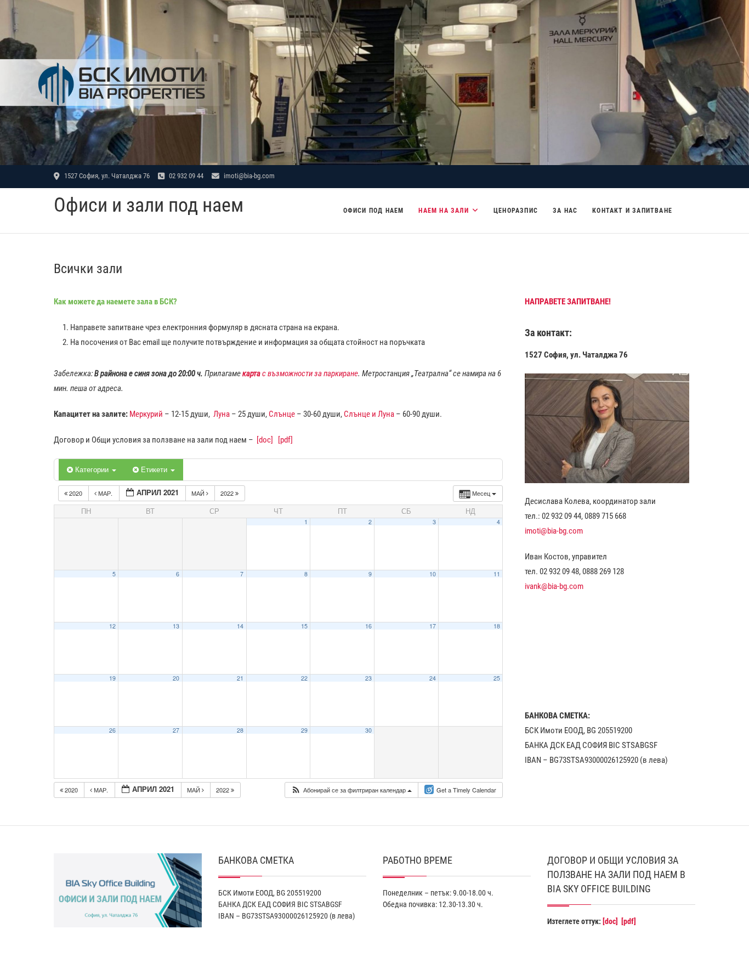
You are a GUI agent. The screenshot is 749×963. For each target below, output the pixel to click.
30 (368, 730)
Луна (221, 414)
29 (304, 730)
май (198, 493)
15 (304, 626)
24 (432, 678)
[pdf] (285, 440)
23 (368, 678)
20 (176, 678)
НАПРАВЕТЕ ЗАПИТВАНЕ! (568, 302)
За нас (565, 210)
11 (496, 574)
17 (432, 626)
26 (112, 730)
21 (240, 678)
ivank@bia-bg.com (554, 586)
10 (432, 574)
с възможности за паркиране (300, 373)
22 (304, 678)
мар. (105, 493)
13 (176, 626)
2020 (75, 493)
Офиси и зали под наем (148, 205)
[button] (351, 790)
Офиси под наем (373, 210)
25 (496, 678)
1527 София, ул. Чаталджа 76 (106, 176)
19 (112, 678)
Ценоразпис (515, 210)
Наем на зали (443, 210)
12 (112, 626)
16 (368, 626)
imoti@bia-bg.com (248, 176)
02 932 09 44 (185, 176)
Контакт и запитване (632, 210)
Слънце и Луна (369, 414)
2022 (227, 493)
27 (176, 730)
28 (240, 730)
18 (496, 626)
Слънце (282, 414)
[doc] (265, 440)
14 (240, 626)
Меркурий (146, 414)
